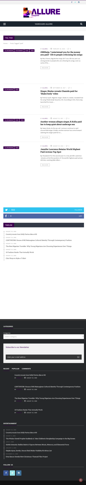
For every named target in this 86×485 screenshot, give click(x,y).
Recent (6, 369)
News (32, 50)
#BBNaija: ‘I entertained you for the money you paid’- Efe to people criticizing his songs (61, 53)
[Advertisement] (43, 187)
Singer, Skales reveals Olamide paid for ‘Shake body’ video (59, 92)
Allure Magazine (9, 50)
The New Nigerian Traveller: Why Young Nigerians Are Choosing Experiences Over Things (47, 398)
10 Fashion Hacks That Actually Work (29, 410)
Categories (6, 333)
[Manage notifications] (81, 480)
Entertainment (19, 50)
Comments (26, 369)
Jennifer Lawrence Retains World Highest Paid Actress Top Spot (60, 150)
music (27, 50)
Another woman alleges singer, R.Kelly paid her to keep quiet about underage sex (61, 123)
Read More (45, 67)
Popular (15, 369)
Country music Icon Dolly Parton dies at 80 (18, 28)
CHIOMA (19, 378)
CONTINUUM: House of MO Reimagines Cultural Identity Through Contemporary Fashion (34, 30)
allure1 (45, 49)
